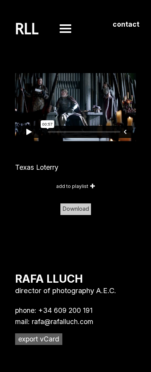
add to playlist (72, 186)
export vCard (38, 339)
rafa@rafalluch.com (62, 321)
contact (126, 24)
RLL (27, 29)
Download (75, 208)
